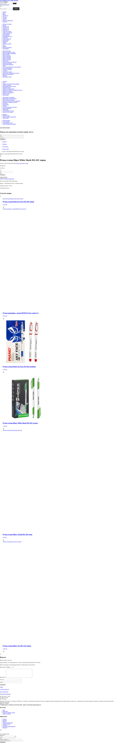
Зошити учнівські (7, 85)
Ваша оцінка (3, 667)
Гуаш (4, 82)
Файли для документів (8, 74)
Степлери (5, 70)
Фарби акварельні (7, 108)
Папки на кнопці (7, 59)
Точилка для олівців (7, 71)
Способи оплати (6, 724)
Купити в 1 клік (4, 177)
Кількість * (2, 735)
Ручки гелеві (6, 118)
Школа (4, 14)
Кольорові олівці (7, 87)
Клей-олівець (6, 40)
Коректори (5, 41)
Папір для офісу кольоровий (9, 53)
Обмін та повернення (8, 20)
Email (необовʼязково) (5, 740)
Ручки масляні (6, 121)
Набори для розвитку (8, 91)
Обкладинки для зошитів (8, 97)
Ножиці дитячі (6, 93)
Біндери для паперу (7, 24)
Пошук (14, 3)
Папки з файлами (7, 57)
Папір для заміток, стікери (9, 52)
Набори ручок (6, 115)
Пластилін (5, 103)
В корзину (3, 174)
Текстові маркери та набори (9, 124)
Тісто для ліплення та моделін (10, 107)
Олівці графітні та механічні (9, 116)
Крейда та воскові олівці (8, 88)
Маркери (5, 114)
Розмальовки (6, 104)
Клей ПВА (5, 37)
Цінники (5, 75)
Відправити (3, 742)
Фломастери (5, 109)
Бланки (4, 25)
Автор (2, 679)
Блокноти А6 (6, 29)
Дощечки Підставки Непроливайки (11, 83)
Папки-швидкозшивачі (8, 64)
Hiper (27, 163)
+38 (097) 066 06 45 (4, 689)
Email (1, 682)
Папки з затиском (7, 55)
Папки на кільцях (7, 58)
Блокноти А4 (6, 26)
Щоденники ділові (7, 76)
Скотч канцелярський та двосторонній (12, 67)
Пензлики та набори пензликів (10, 102)
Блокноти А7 (6, 30)
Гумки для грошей (7, 31)
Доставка (5, 18)
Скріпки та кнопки (7, 69)
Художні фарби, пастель (8, 110)
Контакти (5, 21)
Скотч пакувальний (7, 68)
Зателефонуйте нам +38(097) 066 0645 (9, 0)
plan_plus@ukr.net (4, 691)
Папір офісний (6, 54)
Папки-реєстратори (7, 63)
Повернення (11, 178)
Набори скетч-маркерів (8, 92)
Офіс (4, 13)
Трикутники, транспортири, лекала (11, 73)
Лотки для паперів (7, 43)
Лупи (4, 45)
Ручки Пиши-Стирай (8, 122)
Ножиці (4, 46)
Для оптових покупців (5, 127)
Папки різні (5, 60)
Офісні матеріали (7, 51)
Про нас (4, 16)
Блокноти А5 (6, 27)
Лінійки (4, 42)
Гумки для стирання (7, 32)
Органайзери (6, 48)
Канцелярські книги (7, 36)
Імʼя (1, 737)
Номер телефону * (4, 739)
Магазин (5, 144)
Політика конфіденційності (9, 726)
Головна (5, 11)
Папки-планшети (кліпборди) (10, 62)
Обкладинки (6, 95)
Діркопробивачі (6, 33)
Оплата (4, 19)
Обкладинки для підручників (9, 98)
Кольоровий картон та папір (9, 86)
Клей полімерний (7, 38)
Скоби (4, 65)
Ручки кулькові (6, 120)
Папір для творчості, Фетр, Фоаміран (11, 101)
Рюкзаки (5, 105)
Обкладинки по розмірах (8, 99)
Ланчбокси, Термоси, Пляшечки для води (12, 90)
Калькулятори (6, 35)
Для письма (5, 15)
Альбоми (5, 81)
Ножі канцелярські (7, 47)
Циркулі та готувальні (8, 112)
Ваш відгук (3, 677)
